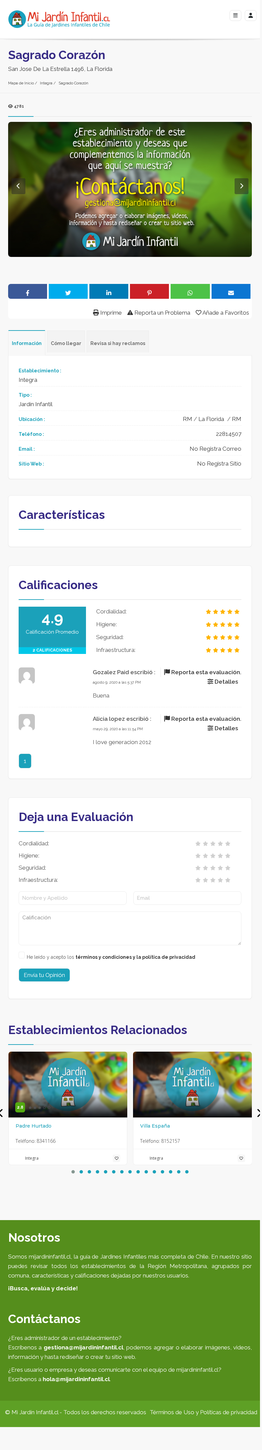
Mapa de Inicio (21, 83)
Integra (46, 83)
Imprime (110, 312)
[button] (73, 1171)
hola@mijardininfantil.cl (76, 1379)
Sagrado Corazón (73, 83)
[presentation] (259, 1113)
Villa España (155, 1126)
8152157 (170, 1141)
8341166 (46, 1141)
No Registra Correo (215, 448)
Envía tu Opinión (44, 975)
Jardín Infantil (35, 404)
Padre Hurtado (33, 1126)
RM (187, 419)
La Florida (211, 419)
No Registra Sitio (219, 463)
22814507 (228, 433)
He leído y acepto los (111, 957)
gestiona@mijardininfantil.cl (83, 1347)
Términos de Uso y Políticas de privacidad (203, 1412)
